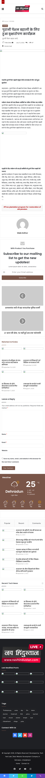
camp (16, 710)
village (16, 721)
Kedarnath (14, 714)
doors (33, 710)
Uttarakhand (6, 721)
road (4, 718)
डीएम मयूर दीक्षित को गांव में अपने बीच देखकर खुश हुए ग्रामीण (29, 541)
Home (6, 21)
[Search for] (42, 9)
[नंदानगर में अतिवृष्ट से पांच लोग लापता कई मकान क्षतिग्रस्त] (12, 352)
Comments (36, 523)
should (11, 718)
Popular (7, 523)
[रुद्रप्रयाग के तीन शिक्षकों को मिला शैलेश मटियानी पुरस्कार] (8, 572)
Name (4, 434)
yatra (22, 721)
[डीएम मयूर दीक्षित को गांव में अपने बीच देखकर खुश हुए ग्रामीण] (8, 543)
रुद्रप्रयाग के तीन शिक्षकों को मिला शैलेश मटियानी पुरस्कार (27, 570)
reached (35, 714)
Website (4, 450)
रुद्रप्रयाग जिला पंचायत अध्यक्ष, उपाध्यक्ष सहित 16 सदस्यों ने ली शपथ (10, 627)
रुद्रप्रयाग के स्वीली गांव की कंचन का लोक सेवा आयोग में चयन (28, 531)
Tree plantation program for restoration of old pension (23, 208)
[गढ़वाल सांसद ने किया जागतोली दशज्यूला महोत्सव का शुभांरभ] (8, 552)
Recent (21, 523)
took (31, 718)
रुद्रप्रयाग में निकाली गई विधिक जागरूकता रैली (31, 361)
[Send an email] (12, 42)
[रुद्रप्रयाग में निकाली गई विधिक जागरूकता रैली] (33, 352)
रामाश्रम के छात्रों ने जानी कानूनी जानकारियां (32, 385)
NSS (21, 714)
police (28, 714)
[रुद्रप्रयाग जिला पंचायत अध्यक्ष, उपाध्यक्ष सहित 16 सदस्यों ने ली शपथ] (11, 617)
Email (4, 442)
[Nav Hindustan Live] (22, 8)
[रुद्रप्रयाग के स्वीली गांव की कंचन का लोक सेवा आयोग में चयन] (8, 533)
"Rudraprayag (7, 710)
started (18, 718)
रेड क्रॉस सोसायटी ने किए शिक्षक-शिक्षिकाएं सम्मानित (27, 560)
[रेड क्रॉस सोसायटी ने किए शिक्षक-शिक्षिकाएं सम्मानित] (8, 562)
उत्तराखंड (11, 21)
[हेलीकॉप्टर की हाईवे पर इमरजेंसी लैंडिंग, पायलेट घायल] (22, 694)
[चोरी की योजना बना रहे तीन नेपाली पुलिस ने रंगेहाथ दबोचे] (36, 694)
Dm (27, 710)
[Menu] (3, 9)
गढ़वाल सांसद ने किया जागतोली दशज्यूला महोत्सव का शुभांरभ (27, 550)
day (22, 710)
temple (25, 718)
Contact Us (25, 763)
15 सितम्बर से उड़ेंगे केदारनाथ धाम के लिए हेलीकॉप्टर (9, 386)
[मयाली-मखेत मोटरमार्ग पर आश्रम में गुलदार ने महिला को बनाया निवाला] (8, 694)
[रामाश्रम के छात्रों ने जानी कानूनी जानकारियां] (33, 376)
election (5, 714)
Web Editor (8, 42)
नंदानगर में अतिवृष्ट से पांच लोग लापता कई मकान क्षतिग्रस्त (11, 362)
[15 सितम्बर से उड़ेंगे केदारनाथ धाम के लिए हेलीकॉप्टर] (12, 376)
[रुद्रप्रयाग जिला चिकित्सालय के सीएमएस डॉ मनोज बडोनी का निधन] (36, 685)
